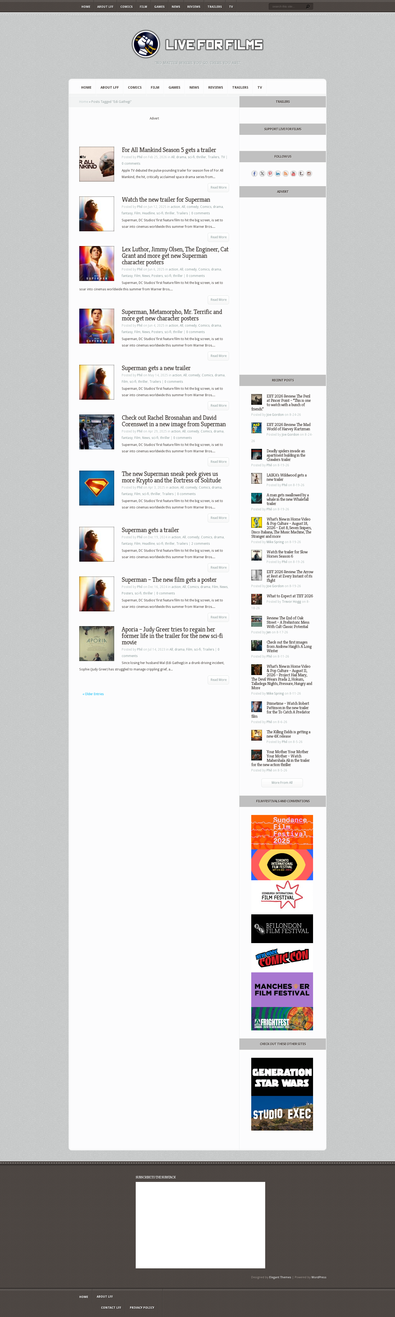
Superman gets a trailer (150, 530)
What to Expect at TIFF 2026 (290, 596)
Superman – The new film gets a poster (169, 580)
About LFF (105, 7)
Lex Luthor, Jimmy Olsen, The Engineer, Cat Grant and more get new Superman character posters (175, 255)
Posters (157, 276)
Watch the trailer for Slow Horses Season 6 (287, 554)
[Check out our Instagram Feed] (309, 173)
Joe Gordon (275, 415)
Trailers (214, 7)
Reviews (193, 7)
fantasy (127, 213)
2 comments (200, 544)
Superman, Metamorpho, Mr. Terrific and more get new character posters (172, 315)
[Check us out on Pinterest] (270, 173)
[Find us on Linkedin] (278, 173)
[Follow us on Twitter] (262, 173)
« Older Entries (93, 694)
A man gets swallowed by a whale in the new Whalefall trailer (288, 499)
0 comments (131, 163)
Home (85, 7)
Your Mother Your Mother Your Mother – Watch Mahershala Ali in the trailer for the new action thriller (280, 758)
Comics (126, 7)
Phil (139, 157)
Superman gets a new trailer (156, 368)
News (176, 7)
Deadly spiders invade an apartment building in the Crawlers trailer (286, 455)
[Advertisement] (154, 129)
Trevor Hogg (291, 602)
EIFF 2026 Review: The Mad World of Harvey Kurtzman (288, 427)
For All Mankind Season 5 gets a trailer (169, 150)
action (175, 207)
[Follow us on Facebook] (254, 173)
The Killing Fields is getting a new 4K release (288, 734)
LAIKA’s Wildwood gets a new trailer (287, 477)
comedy (193, 207)
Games (159, 7)
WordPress (318, 1277)
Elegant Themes (280, 1277)
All (173, 157)
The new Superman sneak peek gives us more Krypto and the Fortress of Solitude (171, 477)
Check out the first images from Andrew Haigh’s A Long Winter (289, 646)
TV (231, 7)
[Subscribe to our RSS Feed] (285, 173)
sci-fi (191, 157)
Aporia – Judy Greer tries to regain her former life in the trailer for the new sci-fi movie (172, 635)
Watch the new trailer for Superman (166, 200)
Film (143, 7)
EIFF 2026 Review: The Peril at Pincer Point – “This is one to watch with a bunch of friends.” (281, 402)
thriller (201, 157)
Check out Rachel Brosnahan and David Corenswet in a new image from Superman (174, 421)
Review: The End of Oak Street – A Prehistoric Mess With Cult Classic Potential (288, 622)
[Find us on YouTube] (293, 173)
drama (181, 157)
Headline (148, 213)
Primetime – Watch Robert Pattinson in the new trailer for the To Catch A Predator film (280, 710)
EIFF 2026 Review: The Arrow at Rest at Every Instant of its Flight (290, 576)
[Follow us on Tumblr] (301, 173)
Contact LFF (111, 1307)
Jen (269, 632)
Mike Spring (275, 542)
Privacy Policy (142, 1307)
